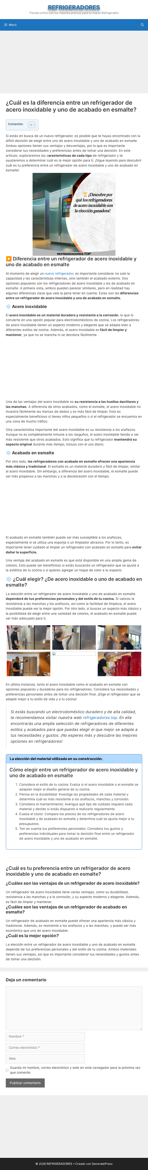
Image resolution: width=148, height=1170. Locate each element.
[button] (29, 125)
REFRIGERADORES (74, 7)
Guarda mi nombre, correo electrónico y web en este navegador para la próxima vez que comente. (75, 1070)
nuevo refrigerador (59, 273)
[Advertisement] (74, 61)
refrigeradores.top (100, 717)
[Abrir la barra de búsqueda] (142, 25)
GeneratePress (102, 1164)
